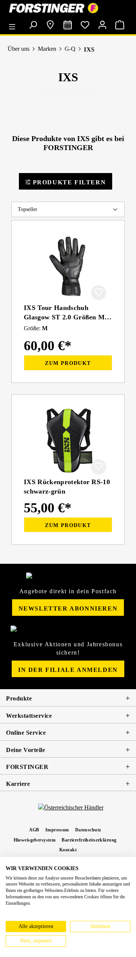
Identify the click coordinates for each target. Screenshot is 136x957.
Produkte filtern (68, 182)
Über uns (18, 49)
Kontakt (68, 849)
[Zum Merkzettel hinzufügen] (98, 292)
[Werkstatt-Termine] (67, 25)
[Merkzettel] (85, 25)
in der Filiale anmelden (68, 670)
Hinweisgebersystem (35, 840)
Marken (47, 49)
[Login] (102, 25)
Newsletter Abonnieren (68, 608)
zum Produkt (68, 363)
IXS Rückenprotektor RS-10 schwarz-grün (67, 486)
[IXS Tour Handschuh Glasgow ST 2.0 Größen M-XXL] (68, 266)
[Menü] (14, 24)
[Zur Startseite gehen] (68, 8)
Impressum (57, 829)
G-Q (70, 49)
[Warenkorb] (119, 25)
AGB (34, 829)
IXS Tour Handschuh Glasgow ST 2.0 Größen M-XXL (65, 312)
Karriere (18, 784)
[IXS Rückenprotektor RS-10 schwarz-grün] (68, 440)
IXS (89, 49)
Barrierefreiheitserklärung (89, 840)
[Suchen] (33, 25)
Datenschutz (88, 829)
